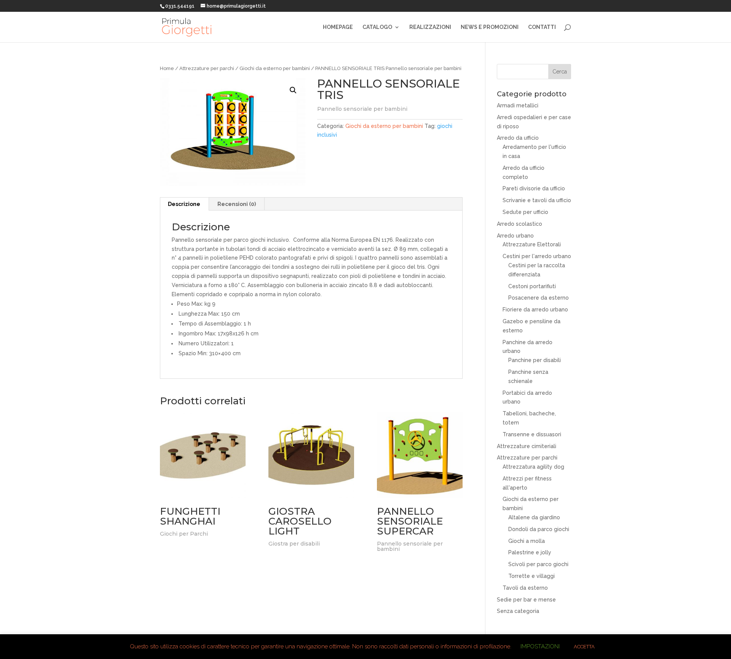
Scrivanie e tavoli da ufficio (537, 200)
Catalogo (377, 27)
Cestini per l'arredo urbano (537, 256)
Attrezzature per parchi (206, 68)
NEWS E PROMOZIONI (490, 27)
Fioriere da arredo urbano (535, 309)
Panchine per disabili (534, 360)
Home (167, 68)
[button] (293, 90)
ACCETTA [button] (584, 646)
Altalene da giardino (534, 517)
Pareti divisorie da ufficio (534, 188)
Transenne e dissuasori (532, 434)
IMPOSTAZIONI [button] (540, 646)
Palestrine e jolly (529, 552)
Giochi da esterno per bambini (274, 68)
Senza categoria (518, 611)
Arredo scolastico (519, 224)
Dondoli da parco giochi (538, 529)
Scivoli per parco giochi (538, 564)
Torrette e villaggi (531, 576)
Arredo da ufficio (518, 138)
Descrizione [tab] (184, 204)
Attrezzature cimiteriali (526, 446)
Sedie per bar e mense (526, 600)
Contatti (542, 27)
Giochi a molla (526, 541)
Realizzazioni (430, 27)
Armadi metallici (517, 105)
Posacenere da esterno (538, 298)
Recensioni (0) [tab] (236, 204)
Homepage (338, 27)
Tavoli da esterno (525, 588)
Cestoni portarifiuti (532, 286)
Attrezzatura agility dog (533, 467)
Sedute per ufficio (525, 212)
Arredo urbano (515, 236)
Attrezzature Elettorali (532, 244)
